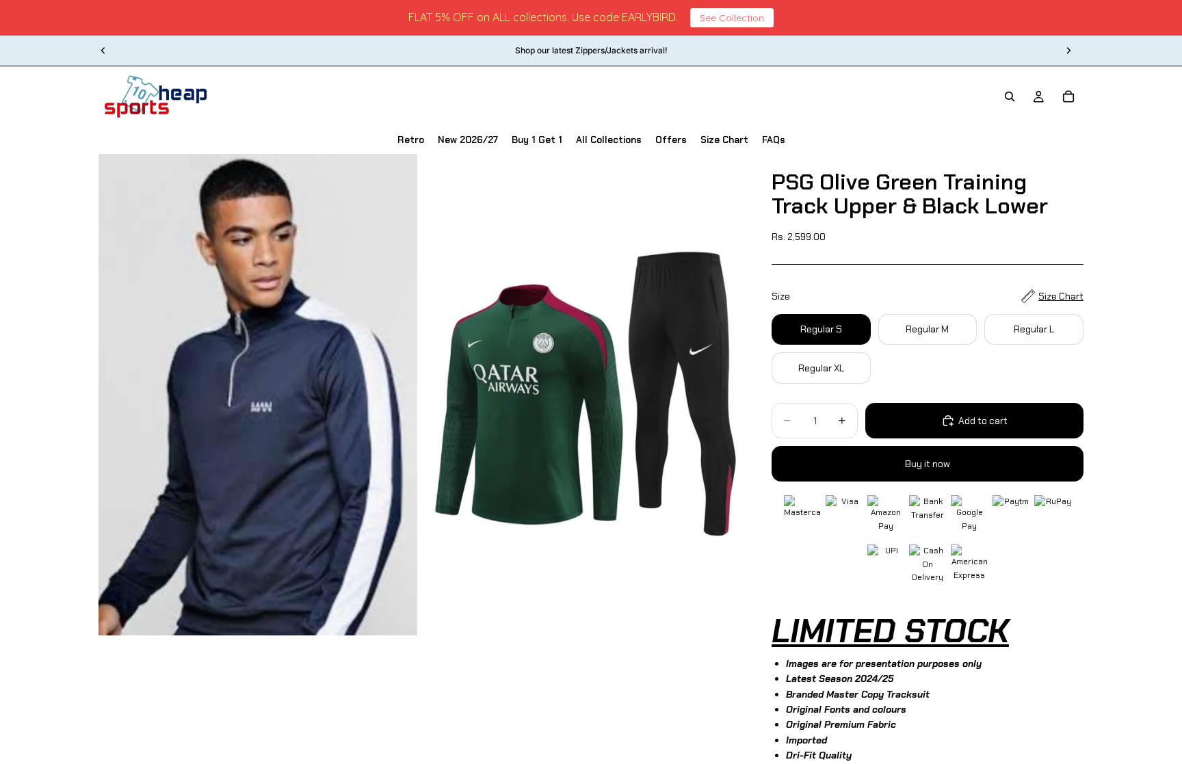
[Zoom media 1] (257, 395)
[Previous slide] (103, 51)
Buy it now (927, 464)
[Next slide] (1068, 51)
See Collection (732, 18)
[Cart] (1068, 96)
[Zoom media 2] (579, 395)
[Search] (1010, 96)
